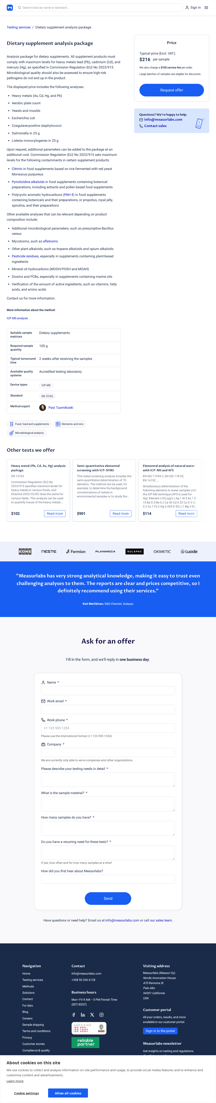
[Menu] (206, 7)
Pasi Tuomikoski (61, 408)
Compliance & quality (36, 1050)
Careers (27, 1018)
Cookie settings (26, 1093)
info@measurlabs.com (163, 119)
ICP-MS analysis (17, 318)
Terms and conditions (36, 1031)
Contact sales (155, 126)
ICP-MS (46, 385)
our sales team (161, 920)
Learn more (15, 1081)
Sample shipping (33, 1024)
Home (26, 973)
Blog (25, 1012)
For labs (27, 1005)
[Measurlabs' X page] (92, 1015)
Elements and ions (73, 424)
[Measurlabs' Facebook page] (74, 1015)
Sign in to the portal (160, 1031)
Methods (28, 986)
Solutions (28, 992)
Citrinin (17, 169)
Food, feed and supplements (32, 424)
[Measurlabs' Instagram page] (101, 1015)
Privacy (27, 1037)
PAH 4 (68, 195)
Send (108, 898)
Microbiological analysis (29, 432)
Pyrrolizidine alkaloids (28, 182)
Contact (27, 999)
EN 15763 (47, 396)
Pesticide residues (25, 256)
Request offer (171, 90)
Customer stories (33, 1044)
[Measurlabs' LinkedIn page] (83, 1015)
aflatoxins (50, 241)
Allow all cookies (68, 1093)
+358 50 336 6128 (83, 979)
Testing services (19, 27)
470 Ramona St (153, 983)
